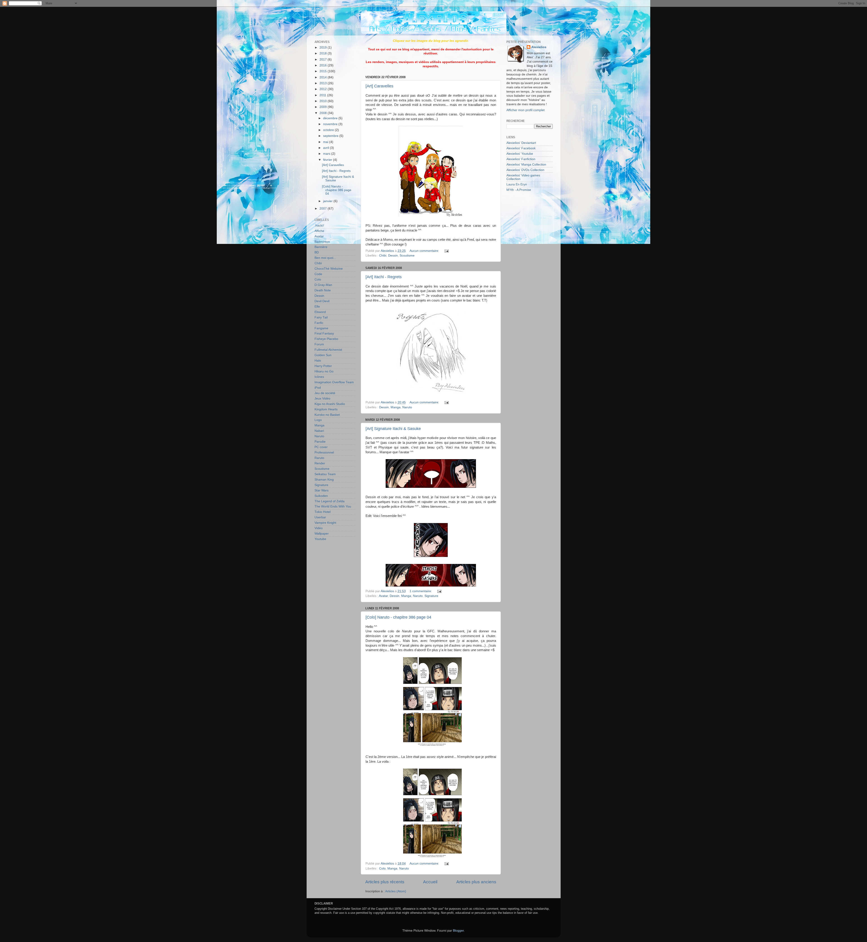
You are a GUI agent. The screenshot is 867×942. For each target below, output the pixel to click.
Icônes (319, 377)
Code (318, 274)
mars (327, 153)
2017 (323, 59)
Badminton (322, 241)
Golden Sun (323, 355)
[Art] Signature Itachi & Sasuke (393, 428)
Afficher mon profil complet (525, 110)
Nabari (319, 430)
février (328, 159)
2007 (323, 208)
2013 (323, 83)
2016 (323, 65)
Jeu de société (325, 393)
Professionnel (324, 452)
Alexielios (538, 47)
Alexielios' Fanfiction (520, 159)
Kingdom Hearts (326, 409)
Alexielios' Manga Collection (526, 164)
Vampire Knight (325, 522)
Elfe (317, 306)
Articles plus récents (384, 881)
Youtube (320, 539)
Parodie (320, 441)
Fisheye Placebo (326, 339)
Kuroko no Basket (327, 414)
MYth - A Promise (518, 190)
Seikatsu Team (325, 474)
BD (317, 252)
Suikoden (321, 496)
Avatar (383, 596)
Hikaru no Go (324, 371)
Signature (431, 596)
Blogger (458, 930)
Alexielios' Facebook (521, 148)
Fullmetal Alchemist (328, 349)
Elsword (320, 312)
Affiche (319, 231)
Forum (319, 344)
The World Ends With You (333, 506)
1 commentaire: (421, 591)
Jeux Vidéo (322, 398)
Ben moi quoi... (325, 257)
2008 (323, 113)
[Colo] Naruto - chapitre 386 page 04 (398, 617)
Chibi (382, 255)
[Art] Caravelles (379, 86)
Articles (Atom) (395, 891)
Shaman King (324, 479)
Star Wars (322, 490)
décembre (330, 118)
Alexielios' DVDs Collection (525, 170)
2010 (323, 101)
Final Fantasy (324, 333)
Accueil (430, 881)
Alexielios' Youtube (519, 153)
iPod (318, 387)
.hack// (319, 225)
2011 (323, 95)
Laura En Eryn (516, 184)
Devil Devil (322, 301)
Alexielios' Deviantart (521, 143)
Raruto (319, 458)
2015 (323, 71)
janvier (328, 201)
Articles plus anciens (476, 881)
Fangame (321, 328)
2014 (323, 77)
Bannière (321, 247)
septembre (331, 136)
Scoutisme (407, 255)
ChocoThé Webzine (329, 268)
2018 (323, 53)
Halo (318, 360)
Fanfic (319, 323)
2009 (323, 107)
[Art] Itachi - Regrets (384, 277)
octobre (329, 130)
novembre (330, 124)
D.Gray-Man (323, 285)
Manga (396, 407)
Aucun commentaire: (425, 250)
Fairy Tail (321, 317)
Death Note (323, 290)
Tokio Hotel (323, 512)
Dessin (393, 255)
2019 (323, 47)
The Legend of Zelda (330, 501)
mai (326, 142)
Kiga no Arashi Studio (330, 404)
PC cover (321, 447)
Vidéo (319, 528)
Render (320, 463)
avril (326, 148)
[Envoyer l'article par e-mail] (446, 250)
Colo (382, 868)
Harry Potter (323, 366)
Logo (318, 420)
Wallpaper (322, 533)
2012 (323, 89)
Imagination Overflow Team (334, 382)
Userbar (320, 517)
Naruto (407, 407)
